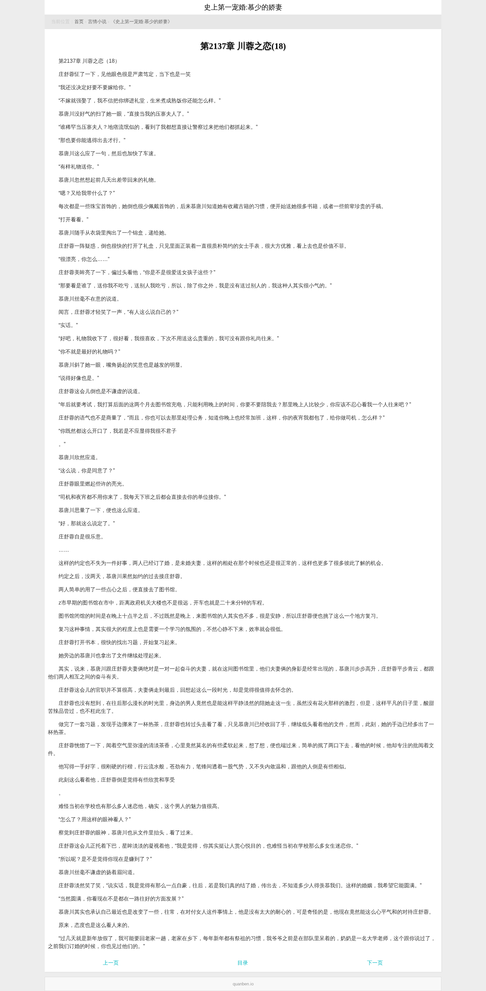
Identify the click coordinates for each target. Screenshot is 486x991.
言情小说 (97, 21)
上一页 (111, 963)
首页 (79, 21)
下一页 (375, 963)
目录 (242, 963)
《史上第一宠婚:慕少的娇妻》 (141, 21)
